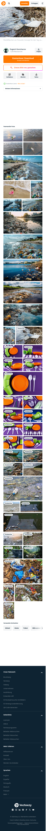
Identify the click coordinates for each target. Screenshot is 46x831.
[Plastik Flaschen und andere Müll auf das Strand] (9, 233)
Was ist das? (21, 83)
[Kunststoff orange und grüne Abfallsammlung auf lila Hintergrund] (12, 440)
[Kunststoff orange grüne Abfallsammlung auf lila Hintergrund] (12, 427)
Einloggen (34, 3)
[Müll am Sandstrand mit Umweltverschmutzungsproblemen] (12, 720)
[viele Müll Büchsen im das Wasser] (12, 747)
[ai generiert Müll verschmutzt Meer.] (12, 599)
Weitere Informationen (12, 87)
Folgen (38, 51)
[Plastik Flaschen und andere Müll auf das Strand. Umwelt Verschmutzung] (9, 379)
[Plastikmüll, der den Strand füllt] (12, 639)
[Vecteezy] (3, 3)
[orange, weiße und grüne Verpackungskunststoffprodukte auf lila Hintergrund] (12, 491)
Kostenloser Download (23, 59)
